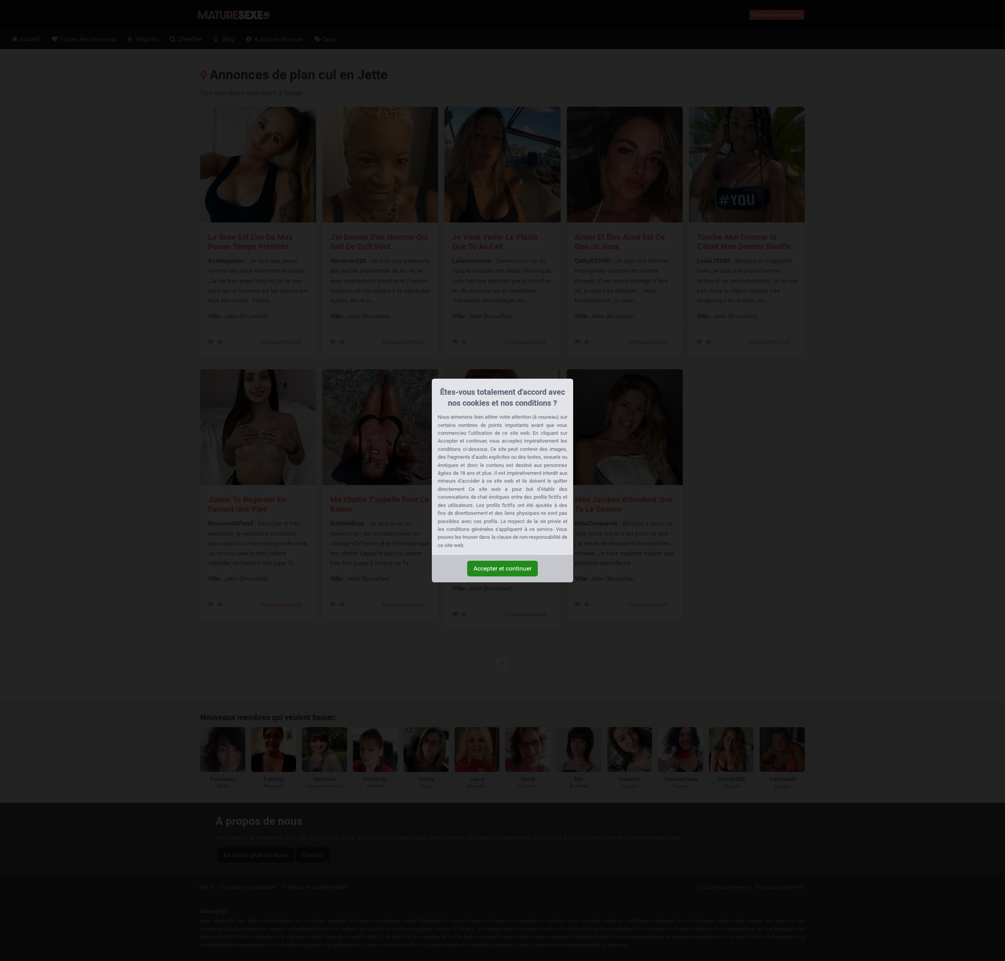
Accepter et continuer (502, 568)
